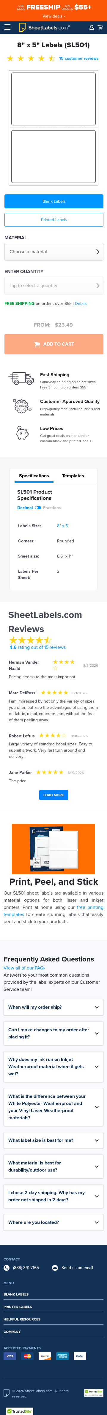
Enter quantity (23, 272)
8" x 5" (63, 525)
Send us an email (77, 1267)
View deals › (54, 16)
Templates (73, 476)
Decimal (25, 507)
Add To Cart (57, 344)
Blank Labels (54, 201)
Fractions (52, 507)
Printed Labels (54, 219)
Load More (53, 795)
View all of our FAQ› (24, 968)
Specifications (34, 476)
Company (12, 1332)
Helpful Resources (22, 1319)
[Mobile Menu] (7, 27)
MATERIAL (15, 238)
